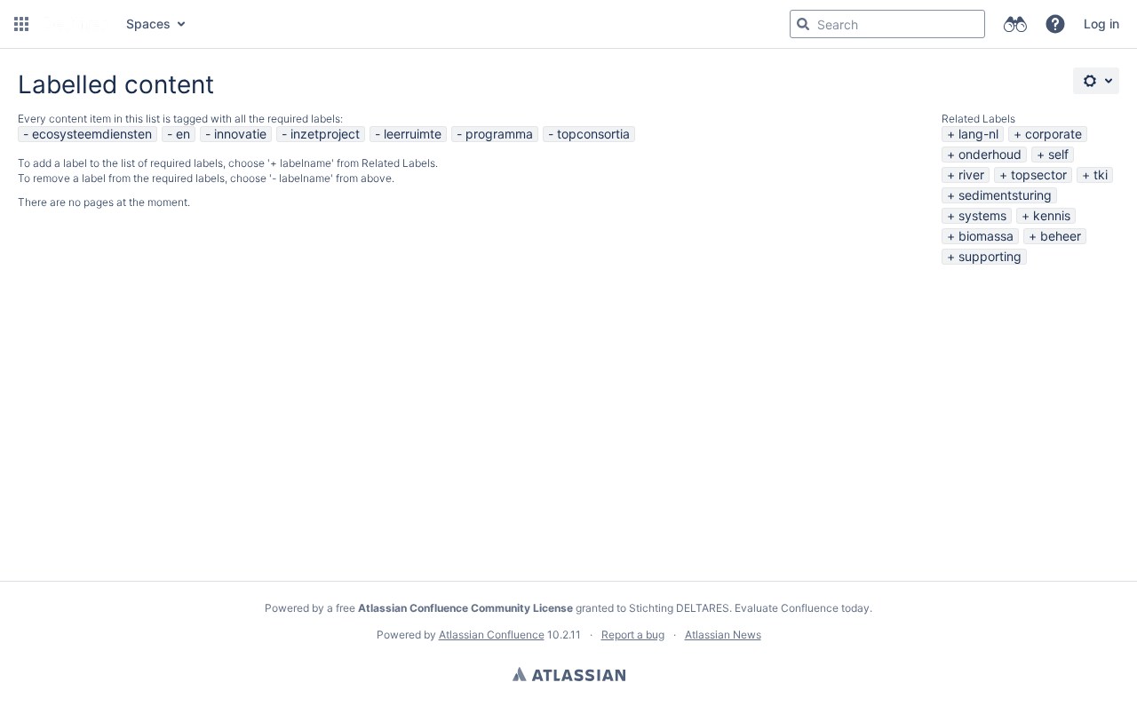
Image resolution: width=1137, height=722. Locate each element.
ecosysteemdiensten (92, 133)
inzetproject (325, 133)
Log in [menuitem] (1101, 23)
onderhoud (990, 154)
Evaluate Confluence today (802, 608)
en (183, 133)
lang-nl (978, 133)
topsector (1039, 174)
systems (982, 215)
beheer (1060, 235)
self (1058, 154)
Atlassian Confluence (492, 634)
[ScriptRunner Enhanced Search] (1015, 24)
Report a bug (632, 634)
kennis (1051, 215)
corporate (1053, 133)
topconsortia (593, 133)
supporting (990, 256)
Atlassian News (723, 634)
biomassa (986, 235)
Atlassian (569, 674)
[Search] (803, 24)
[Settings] (1096, 80)
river (971, 174)
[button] (21, 24)
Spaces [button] (148, 23)
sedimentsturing (1005, 194)
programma (499, 133)
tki (1100, 174)
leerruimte (412, 133)
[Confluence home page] (75, 24)
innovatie (240, 133)
